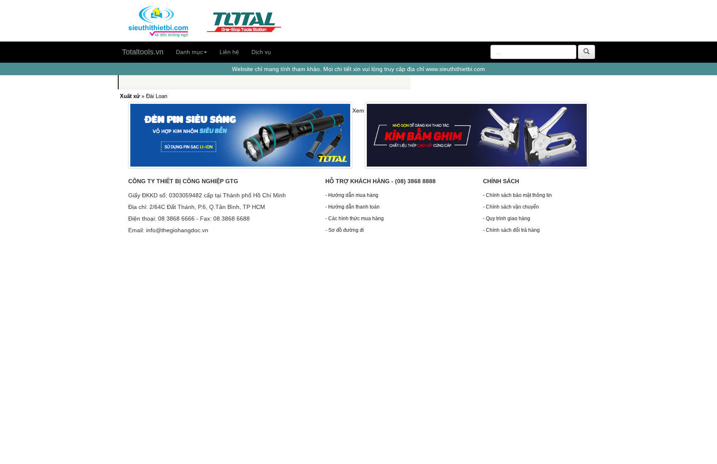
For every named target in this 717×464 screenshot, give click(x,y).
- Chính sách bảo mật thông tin (517, 195)
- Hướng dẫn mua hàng (351, 195)
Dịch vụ (261, 52)
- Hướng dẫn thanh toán (352, 207)
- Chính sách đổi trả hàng (511, 230)
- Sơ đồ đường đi (344, 230)
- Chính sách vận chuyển (511, 207)
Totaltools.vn (142, 52)
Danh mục (189, 52)
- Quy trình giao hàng (506, 218)
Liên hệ (229, 52)
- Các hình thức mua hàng (354, 218)
